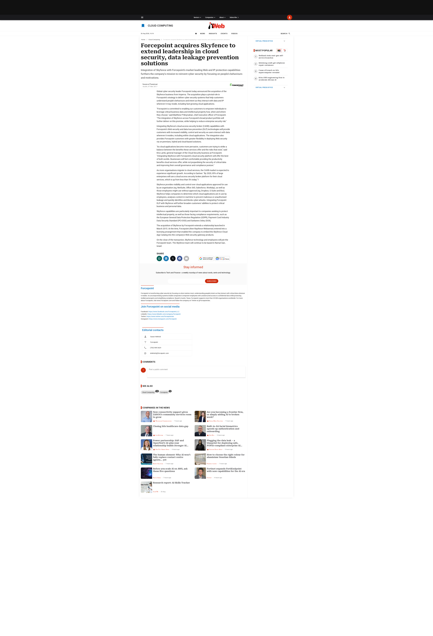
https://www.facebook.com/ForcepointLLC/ (163, 312)
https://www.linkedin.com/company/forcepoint (164, 314)
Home (143, 39)
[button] (142, 17)
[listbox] (167, 345)
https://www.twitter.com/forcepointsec (160, 316)
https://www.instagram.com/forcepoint (163, 319)
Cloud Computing (154, 39)
